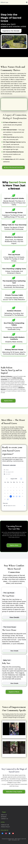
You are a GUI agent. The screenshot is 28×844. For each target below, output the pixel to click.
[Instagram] (6, 833)
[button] (26, 2)
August (12, 478)
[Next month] (21, 478)
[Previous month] (7, 478)
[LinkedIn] (9, 833)
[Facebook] (2, 833)
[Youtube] (13, 833)
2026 (15, 478)
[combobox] (14, 505)
